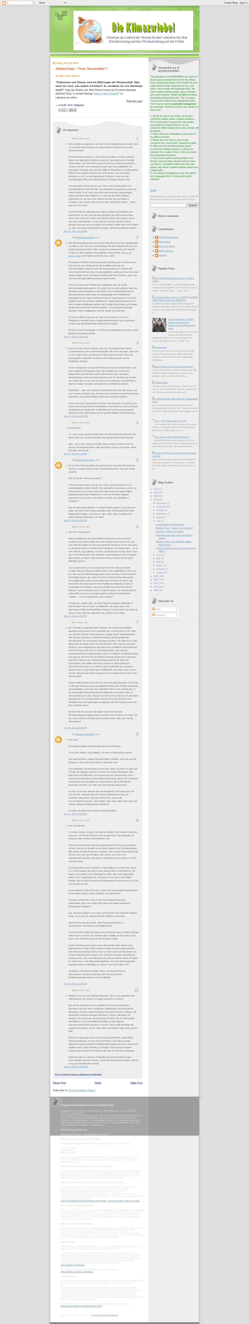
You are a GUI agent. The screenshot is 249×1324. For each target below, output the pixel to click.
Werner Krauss (166, 251)
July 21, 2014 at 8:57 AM (75, 231)
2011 (156, 583)
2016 (156, 492)
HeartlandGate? (159, 347)
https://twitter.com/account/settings (77, 1272)
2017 (156, 489)
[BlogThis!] (64, 110)
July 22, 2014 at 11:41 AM (76, 336)
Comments (160, 615)
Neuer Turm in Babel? (106, 93)
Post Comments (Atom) (82, 1090)
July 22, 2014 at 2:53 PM (75, 520)
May (158, 558)
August (159, 517)
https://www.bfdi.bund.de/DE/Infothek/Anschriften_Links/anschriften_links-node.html (100, 1201)
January (160, 572)
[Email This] (60, 110)
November (161, 507)
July (158, 521)
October (160, 510)
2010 (156, 587)
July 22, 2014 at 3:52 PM (75, 616)
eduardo (163, 255)
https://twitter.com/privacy (73, 1265)
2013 (156, 576)
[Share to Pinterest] (75, 110)
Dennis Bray (165, 242)
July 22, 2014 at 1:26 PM (75, 454)
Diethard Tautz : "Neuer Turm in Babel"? (81, 69)
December (161, 503)
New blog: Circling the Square (169, 531)
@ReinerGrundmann (85, 237)
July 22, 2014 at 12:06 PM (76, 416)
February (161, 569)
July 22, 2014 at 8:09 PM (75, 728)
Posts (158, 609)
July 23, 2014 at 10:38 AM (76, 1066)
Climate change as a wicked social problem (172, 366)
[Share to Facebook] (71, 110)
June (158, 555)
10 (136, 990)
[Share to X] (67, 110)
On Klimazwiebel (160, 382)
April (158, 562)
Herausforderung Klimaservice (170, 524)
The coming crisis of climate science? (171, 437)
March (159, 565)
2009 (156, 590)
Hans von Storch (167, 246)
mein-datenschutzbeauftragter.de (105, 1315)
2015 (156, 496)
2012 (156, 579)
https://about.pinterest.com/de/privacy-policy (81, 1306)
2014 (156, 499)
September (161, 514)
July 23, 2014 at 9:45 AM (75, 984)
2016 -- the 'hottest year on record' (170, 421)
